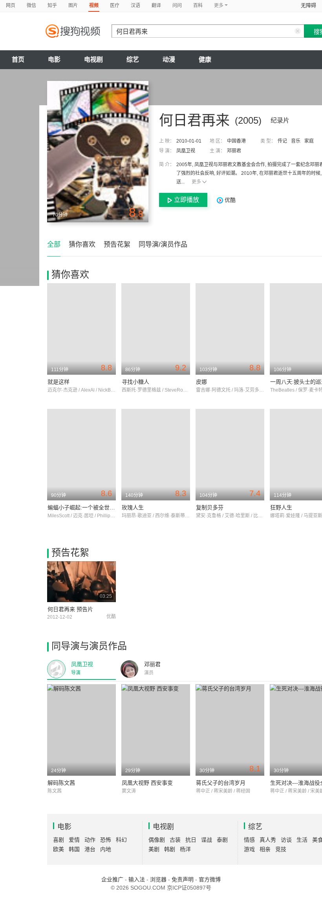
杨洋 (185, 849)
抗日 (190, 840)
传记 (282, 141)
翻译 (156, 5)
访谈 (286, 840)
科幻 (121, 840)
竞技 (280, 849)
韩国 (74, 849)
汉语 (135, 5)
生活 (301, 840)
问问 (177, 5)
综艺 (132, 59)
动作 (89, 840)
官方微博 (210, 879)
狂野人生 (281, 507)
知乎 (52, 5)
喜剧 (58, 840)
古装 (175, 840)
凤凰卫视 (185, 151)
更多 (196, 182)
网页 (10, 5)
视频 (94, 5)
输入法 (136, 879)
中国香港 (236, 141)
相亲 (265, 849)
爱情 (74, 840)
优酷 (229, 200)
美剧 (153, 849)
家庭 (309, 141)
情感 (249, 840)
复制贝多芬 (209, 507)
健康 (205, 59)
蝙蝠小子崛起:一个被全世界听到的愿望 (95, 507)
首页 (18, 59)
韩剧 (169, 849)
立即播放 (186, 199)
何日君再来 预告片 (70, 609)
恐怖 (105, 840)
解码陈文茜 (61, 783)
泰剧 (222, 840)
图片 (73, 5)
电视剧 (93, 59)
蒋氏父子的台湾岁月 (220, 783)
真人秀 (268, 840)
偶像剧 (156, 840)
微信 (31, 5)
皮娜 (201, 382)
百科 (198, 5)
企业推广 (112, 879)
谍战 (206, 840)
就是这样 (59, 382)
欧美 (58, 849)
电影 (54, 59)
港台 (89, 849)
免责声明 (183, 879)
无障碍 (308, 5)
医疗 (114, 5)
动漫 (169, 59)
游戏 (249, 849)
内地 (105, 849)
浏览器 (158, 879)
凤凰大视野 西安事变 (147, 783)
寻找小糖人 (135, 382)
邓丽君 (234, 151)
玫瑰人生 (133, 507)
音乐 (295, 141)
